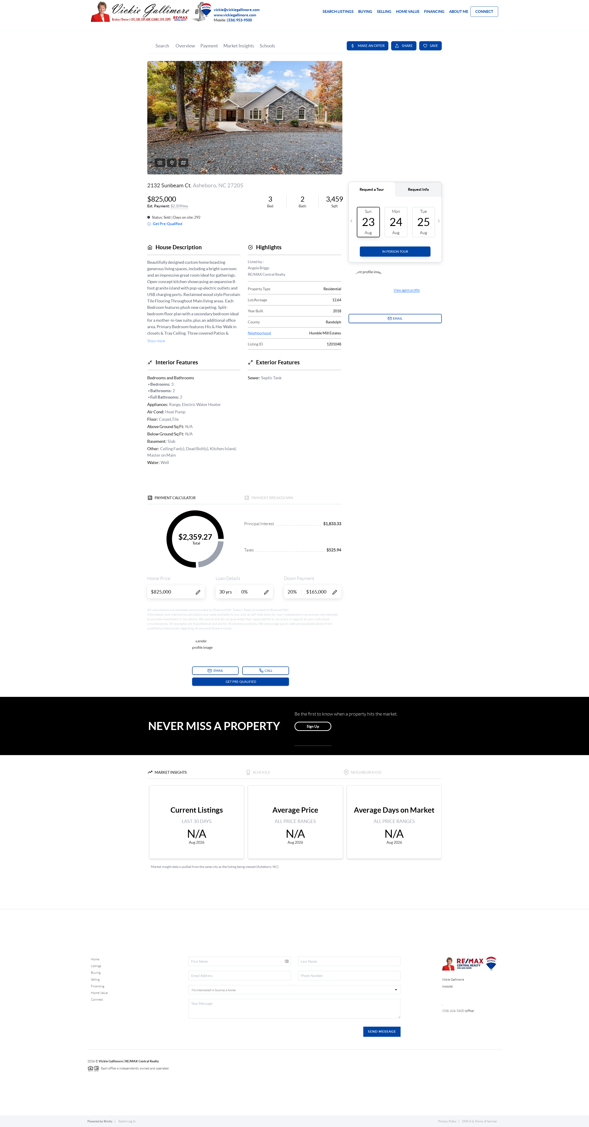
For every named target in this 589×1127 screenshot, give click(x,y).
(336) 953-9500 (239, 20)
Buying (96, 972)
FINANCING (434, 11)
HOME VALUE (407, 11)
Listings (96, 966)
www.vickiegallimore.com (235, 15)
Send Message (382, 1031)
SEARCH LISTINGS (338, 11)
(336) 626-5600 (453, 1011)
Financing (97, 986)
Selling (95, 979)
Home (95, 959)
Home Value (99, 993)
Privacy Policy (447, 1121)
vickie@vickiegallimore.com (237, 10)
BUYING (365, 11)
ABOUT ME (458, 11)
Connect (97, 999)
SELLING (384, 11)
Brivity (108, 1121)
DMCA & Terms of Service (479, 1121)
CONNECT (484, 11)
